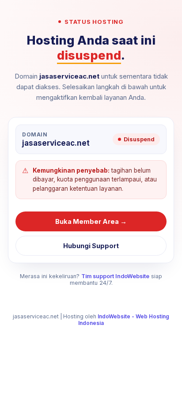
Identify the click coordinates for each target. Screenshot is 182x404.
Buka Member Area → (91, 221)
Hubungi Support (91, 245)
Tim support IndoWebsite (115, 276)
